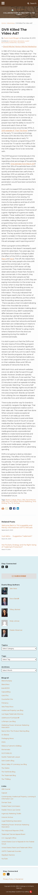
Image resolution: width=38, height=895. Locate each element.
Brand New (5, 684)
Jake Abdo (13, 588)
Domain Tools (6, 802)
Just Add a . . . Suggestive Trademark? (17, 536)
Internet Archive (7, 817)
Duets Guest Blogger (11, 38)
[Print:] (3, 508)
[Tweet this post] (10, 508)
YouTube (17, 503)
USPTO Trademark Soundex (11, 851)
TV (12, 503)
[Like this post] (14, 508)
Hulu (7, 501)
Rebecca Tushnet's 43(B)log (11, 746)
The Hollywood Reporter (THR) (12, 830)
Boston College (11, 500)
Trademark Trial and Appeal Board (13, 834)
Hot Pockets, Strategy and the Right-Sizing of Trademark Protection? (19, 546)
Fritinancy (5, 703)
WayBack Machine (8, 855)
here (4, 259)
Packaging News (8, 738)
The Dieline (5, 768)
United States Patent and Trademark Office (17, 847)
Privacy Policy (8, 879)
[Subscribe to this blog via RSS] (3, 567)
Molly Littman (14, 621)
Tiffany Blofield (15, 609)
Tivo (9, 503)
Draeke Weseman (16, 630)
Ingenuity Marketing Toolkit (11, 813)
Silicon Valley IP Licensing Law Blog (14, 764)
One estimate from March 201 (23, 164)
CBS (23, 500)
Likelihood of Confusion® (10, 718)
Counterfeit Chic (7, 699)
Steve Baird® (14, 599)
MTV (11, 501)
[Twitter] (6, 566)
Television (21, 42)
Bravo (19, 500)
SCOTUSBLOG (7, 753)
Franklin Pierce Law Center (11, 810)
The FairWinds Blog (8, 772)
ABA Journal (6, 789)
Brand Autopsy (7, 681)
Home (4, 23)
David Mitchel (8, 47)
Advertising (10, 23)
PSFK (3, 742)
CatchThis (5, 695)
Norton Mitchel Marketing (25, 47)
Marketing (13, 42)
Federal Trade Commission (11, 806)
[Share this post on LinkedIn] (18, 508)
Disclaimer (19, 879)
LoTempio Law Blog (9, 721)
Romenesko (6, 749)
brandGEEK (6, 688)
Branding (21, 41)
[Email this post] (6, 508)
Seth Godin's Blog (8, 761)
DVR (3, 501)
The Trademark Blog (9, 775)
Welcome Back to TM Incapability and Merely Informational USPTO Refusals (17, 527)
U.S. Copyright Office (9, 838)
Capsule (4, 793)
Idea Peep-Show (7, 707)
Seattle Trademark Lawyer (11, 757)
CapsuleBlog (6, 692)
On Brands (5, 735)
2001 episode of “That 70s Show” (15, 131)
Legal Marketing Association (12, 821)
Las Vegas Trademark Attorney (12, 714)
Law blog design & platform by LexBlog (17, 891)
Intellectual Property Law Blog (12, 710)
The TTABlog (6, 779)
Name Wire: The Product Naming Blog (15, 731)
